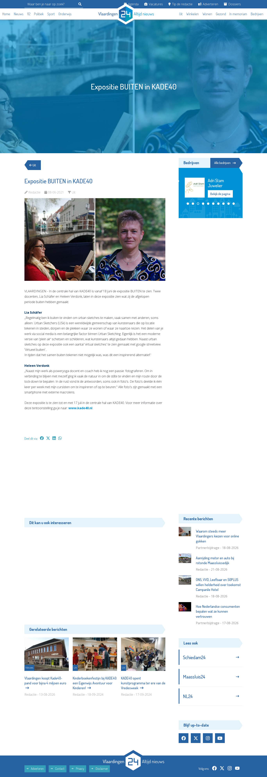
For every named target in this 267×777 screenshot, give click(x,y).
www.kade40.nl (80, 408)
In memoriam (238, 14)
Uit (181, 14)
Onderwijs (65, 14)
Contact (60, 769)
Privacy (79, 769)
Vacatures (155, 4)
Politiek (39, 14)
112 (28, 14)
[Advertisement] (94, 481)
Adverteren (210, 4)
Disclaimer (101, 769)
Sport (51, 14)
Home (6, 14)
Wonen (207, 14)
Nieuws (18, 14)
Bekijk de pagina (220, 194)
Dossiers (234, 4)
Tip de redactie (182, 4)
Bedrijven (257, 14)
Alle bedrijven (222, 163)
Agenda (133, 4)
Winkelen (192, 14)
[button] (187, 203)
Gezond (221, 14)
